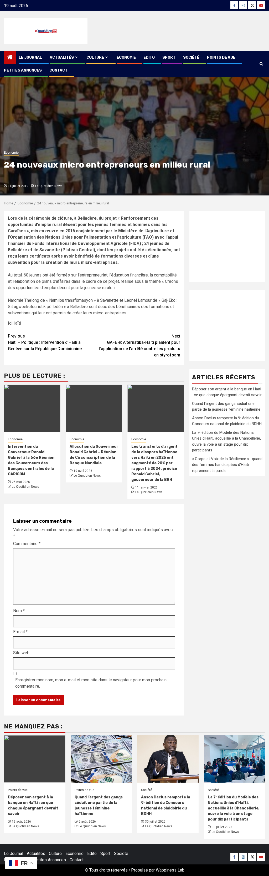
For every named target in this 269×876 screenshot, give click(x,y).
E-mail (20, 631)
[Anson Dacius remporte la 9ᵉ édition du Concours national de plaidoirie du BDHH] (168, 759)
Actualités (62, 57)
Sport (168, 57)
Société (191, 57)
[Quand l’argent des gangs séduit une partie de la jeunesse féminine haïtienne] (101, 759)
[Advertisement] (227, 247)
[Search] (261, 64)
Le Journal (30, 57)
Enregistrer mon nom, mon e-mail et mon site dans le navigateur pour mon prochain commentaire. (91, 683)
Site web (21, 652)
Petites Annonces (23, 70)
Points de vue (221, 57)
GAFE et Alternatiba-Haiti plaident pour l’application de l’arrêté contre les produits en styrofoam (139, 346)
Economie (126, 57)
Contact (58, 70)
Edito (149, 57)
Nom (19, 610)
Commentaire (26, 543)
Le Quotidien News (49, 186)
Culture (95, 57)
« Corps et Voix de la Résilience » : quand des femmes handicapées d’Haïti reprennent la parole (227, 464)
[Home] (10, 57)
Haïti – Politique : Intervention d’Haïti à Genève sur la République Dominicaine (45, 342)
